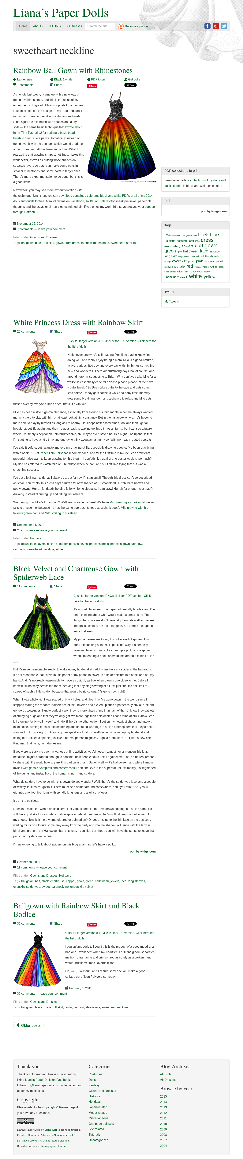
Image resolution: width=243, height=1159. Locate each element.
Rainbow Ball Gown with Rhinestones (73, 70)
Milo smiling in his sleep (61, 513)
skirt (187, 271)
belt (37, 881)
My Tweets (171, 301)
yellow (209, 277)
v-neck (184, 277)
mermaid (195, 256)
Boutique (169, 240)
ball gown (187, 235)
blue (214, 234)
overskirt (19, 886)
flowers (187, 246)
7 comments (25, 85)
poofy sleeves (78, 543)
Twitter (89, 201)
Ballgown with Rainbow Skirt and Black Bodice (76, 909)
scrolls (173, 272)
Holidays (65, 875)
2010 (163, 1124)
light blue (215, 251)
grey (180, 252)
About (37, 26)
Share (57, 85)
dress (47, 1007)
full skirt (49, 242)
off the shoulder (57, 543)
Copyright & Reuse (55, 1107)
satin (166, 272)
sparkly (207, 272)
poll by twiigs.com (143, 851)
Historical (95, 1096)
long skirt (170, 256)
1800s (167, 235)
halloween (102, 881)
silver (180, 271)
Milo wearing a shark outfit (127, 502)
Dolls (92, 1079)
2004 (163, 1145)
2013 (163, 1107)
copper (70, 881)
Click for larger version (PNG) (87, 341)
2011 (163, 1118)
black (38, 242)
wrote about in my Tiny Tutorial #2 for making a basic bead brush (47, 133)
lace (33, 543)
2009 (163, 1129)
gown (59, 242)
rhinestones (101, 242)
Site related (96, 1129)
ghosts (33, 768)
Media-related (98, 1112)
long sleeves (136, 881)
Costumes (194, 241)
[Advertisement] (45, 283)
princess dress (99, 543)
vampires (45, 768)
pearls (191, 261)
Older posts (30, 1025)
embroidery (172, 246)
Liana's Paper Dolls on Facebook (47, 1079)
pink (199, 261)
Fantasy (35, 538)
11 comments (26, 586)
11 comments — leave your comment (42, 867)
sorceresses (66, 768)
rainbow (86, 242)
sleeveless (93, 1007)
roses (206, 267)
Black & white (63, 79)
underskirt (77, 886)
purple (179, 266)
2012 (163, 1112)
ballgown (27, 242)
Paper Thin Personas (54, 453)
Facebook (77, 201)
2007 (163, 1140)
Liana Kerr (51, 1129)
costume (182, 240)
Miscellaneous (98, 1118)
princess (209, 261)
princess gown (120, 543)
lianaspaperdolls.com (53, 1146)
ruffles (213, 266)
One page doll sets (101, 1123)
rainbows (19, 549)
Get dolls (133, 79)
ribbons (198, 267)
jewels (114, 881)
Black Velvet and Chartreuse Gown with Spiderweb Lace (76, 572)
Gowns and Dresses (44, 237)
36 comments (26, 923)
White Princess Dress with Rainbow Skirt (78, 322)
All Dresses (74, 26)
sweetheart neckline (123, 242)
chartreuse (57, 881)
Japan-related (98, 1107)
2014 (163, 1102)
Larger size (24, 79)
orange (167, 261)
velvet (89, 886)
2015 (163, 1096)
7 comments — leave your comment (41, 229)
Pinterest (104, 201)
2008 (163, 1134)
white (59, 549)
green (89, 881)
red (189, 266)
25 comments (26, 331)
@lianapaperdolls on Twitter (49, 1085)
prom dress (72, 242)
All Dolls (55, 26)
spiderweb (33, 886)
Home (23, 26)
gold (199, 246)
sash (221, 267)
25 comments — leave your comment (42, 530)
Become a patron (136, 26)
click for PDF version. (122, 341)
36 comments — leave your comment (42, 993)
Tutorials (94, 1134)
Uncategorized (98, 1140)
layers (41, 543)
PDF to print (98, 79)
